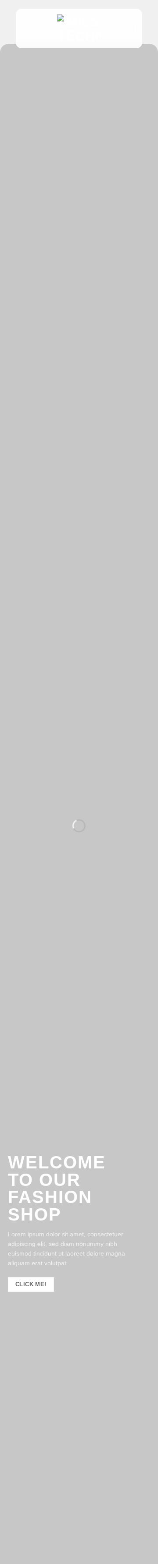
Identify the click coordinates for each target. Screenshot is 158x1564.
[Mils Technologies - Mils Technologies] (79, 28)
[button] (27, 28)
